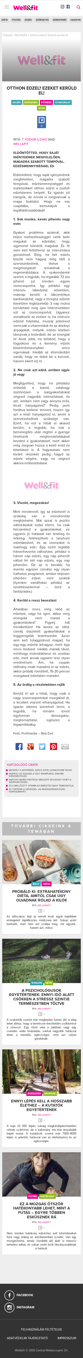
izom (41, 108)
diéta (46, 884)
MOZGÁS (21, 35)
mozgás (50, 1093)
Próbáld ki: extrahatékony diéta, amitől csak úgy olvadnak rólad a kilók (41, 896)
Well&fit (21, 144)
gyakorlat (62, 102)
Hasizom (76, 20)
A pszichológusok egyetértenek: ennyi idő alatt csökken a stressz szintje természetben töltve (41, 997)
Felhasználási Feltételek (41, 1329)
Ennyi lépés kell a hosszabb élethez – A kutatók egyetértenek (41, 1105)
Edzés (28, 20)
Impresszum (67, 1338)
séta (49, 982)
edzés (17, 102)
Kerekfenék (59, 20)
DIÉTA (5, 20)
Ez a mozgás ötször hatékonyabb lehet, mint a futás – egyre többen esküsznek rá (41, 1210)
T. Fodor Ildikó (34, 139)
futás (33, 1196)
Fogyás (16, 20)
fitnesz (46, 102)
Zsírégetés (42, 20)
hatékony (47, 1196)
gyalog (36, 982)
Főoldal (7, 35)
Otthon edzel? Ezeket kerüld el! (49, 35)
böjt (36, 884)
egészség (31, 102)
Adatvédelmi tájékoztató (27, 1338)
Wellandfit (44, 905)
